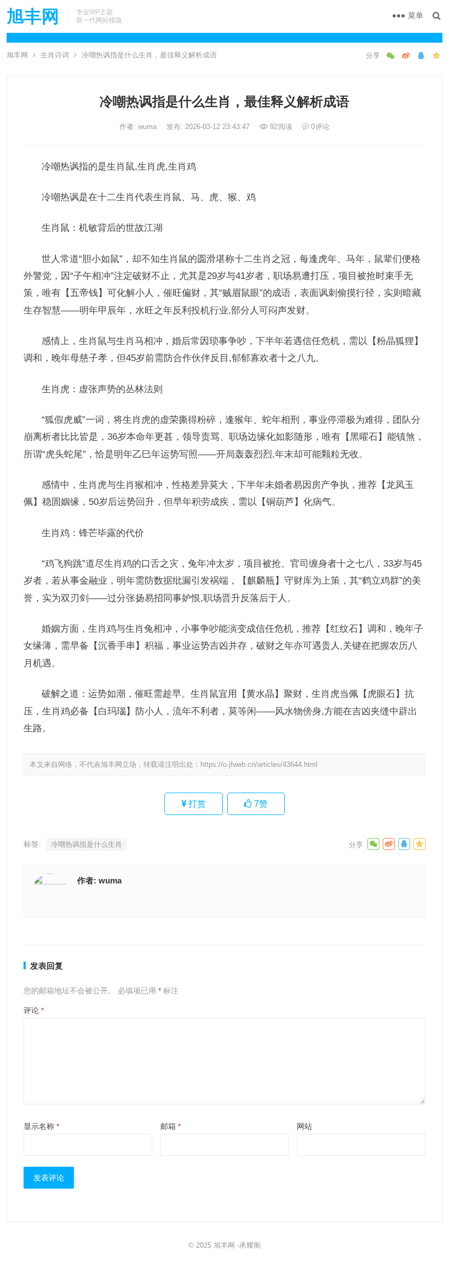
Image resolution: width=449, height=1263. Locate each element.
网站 (304, 1126)
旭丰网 (33, 16)
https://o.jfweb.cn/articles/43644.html (259, 764)
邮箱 (170, 1126)
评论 (34, 1010)
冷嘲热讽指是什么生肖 (86, 844)
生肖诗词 (55, 55)
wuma (148, 127)
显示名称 (41, 1126)
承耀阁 (250, 1245)
